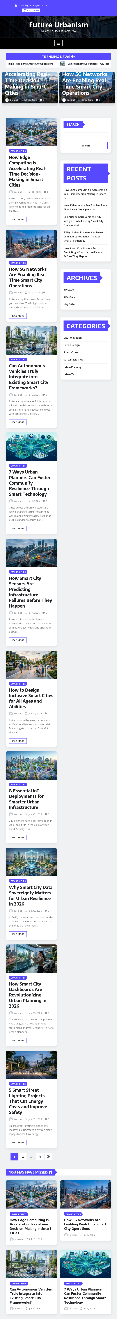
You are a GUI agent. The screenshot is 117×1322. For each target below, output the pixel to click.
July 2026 (69, 289)
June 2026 (69, 297)
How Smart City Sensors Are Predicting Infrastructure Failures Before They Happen (30, 591)
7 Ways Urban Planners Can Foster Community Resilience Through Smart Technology (30, 483)
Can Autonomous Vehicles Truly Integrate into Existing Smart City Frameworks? (68, 80)
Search (73, 124)
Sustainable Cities (74, 359)
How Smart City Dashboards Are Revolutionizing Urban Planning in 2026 (27, 995)
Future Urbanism (58, 24)
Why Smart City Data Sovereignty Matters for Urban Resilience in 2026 (31, 895)
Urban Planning (73, 367)
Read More (17, 219)
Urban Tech (70, 374)
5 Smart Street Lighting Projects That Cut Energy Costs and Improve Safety (28, 1101)
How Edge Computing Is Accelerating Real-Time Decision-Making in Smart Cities (28, 171)
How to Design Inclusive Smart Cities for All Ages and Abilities (31, 698)
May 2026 (69, 304)
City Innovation (73, 337)
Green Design (72, 345)
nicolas (53, 99)
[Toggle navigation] (58, 43)
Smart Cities (71, 352)
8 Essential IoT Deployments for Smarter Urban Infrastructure (26, 799)
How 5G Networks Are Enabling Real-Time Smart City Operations (28, 277)
